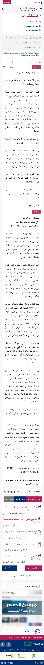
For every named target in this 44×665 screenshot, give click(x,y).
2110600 (34, 472)
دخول (6, 2)
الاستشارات (30, 15)
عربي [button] (38, 2)
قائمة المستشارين (32, 30)
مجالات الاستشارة (32, 26)
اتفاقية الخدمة (26, 637)
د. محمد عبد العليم (38, 61)
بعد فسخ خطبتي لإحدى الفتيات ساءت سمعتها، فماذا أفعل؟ (22, 520)
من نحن (10, 637)
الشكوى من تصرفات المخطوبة (14, 550)
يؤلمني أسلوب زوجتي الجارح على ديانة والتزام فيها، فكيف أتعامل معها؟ (23, 508)
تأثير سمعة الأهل (9, 525)
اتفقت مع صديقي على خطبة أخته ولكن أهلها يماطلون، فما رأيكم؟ (23, 557)
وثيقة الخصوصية (37, 637)
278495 (11, 468)
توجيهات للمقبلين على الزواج (14, 513)
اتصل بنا (17, 637)
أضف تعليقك (9, 568)
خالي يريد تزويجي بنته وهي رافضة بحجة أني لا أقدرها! (23, 545)
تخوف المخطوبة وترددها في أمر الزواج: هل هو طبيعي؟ (23, 533)
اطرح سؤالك (34, 22)
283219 (25, 472)
